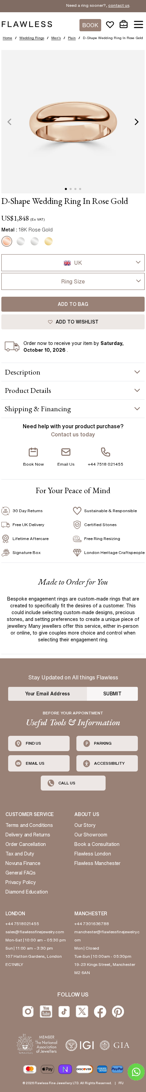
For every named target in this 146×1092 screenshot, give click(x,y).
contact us (112, 5)
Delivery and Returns (27, 834)
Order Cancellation (25, 844)
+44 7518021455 (22, 923)
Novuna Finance (22, 863)
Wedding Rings (31, 37)
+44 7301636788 (91, 923)
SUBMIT (112, 693)
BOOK (90, 25)
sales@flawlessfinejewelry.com (34, 932)
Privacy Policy (20, 882)
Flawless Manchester (97, 863)
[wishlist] (110, 24)
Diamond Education (26, 891)
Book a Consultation (97, 844)
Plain (72, 37)
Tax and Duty (19, 853)
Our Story (85, 825)
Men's (56, 37)
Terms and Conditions (29, 825)
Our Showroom (90, 834)
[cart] (123, 24)
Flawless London (92, 853)
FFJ (121, 1083)
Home (7, 37)
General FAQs (20, 872)
